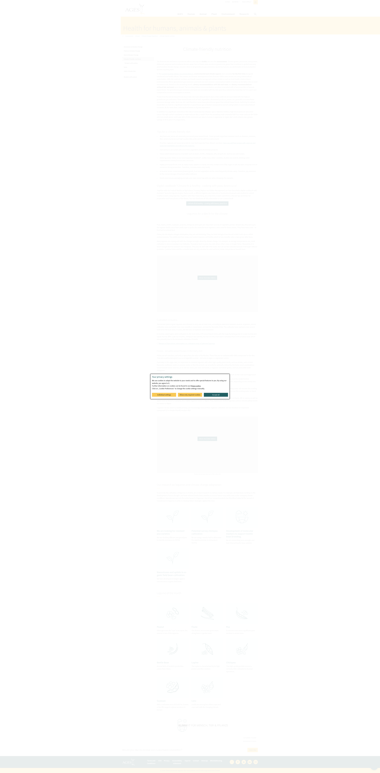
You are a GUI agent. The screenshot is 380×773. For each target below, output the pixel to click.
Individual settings (164, 395)
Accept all (216, 395)
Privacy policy (196, 386)
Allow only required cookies (190, 395)
